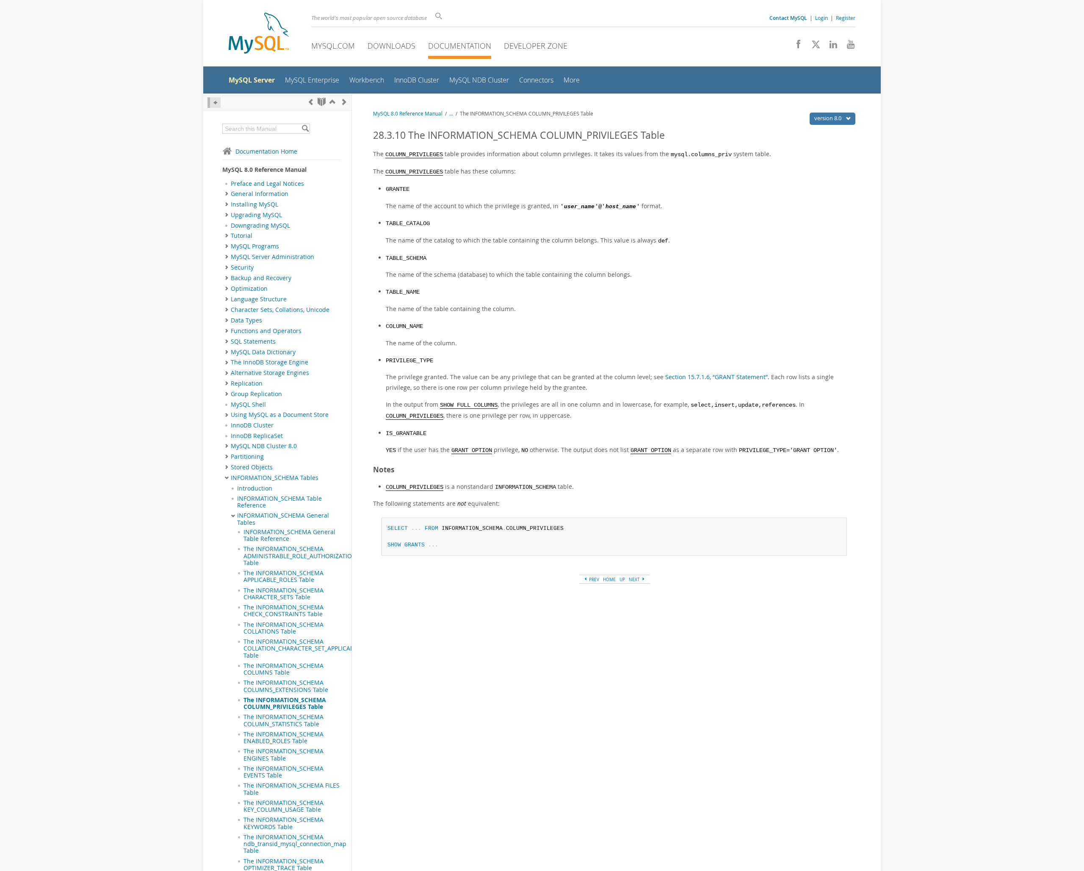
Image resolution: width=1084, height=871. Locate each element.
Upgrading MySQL (256, 215)
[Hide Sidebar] (214, 102)
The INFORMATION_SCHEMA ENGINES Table (283, 754)
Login (821, 17)
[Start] (322, 101)
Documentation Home (266, 151)
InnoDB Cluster (252, 425)
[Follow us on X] (813, 46)
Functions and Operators (266, 331)
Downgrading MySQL (260, 225)
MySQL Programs (255, 246)
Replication (247, 383)
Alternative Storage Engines (270, 373)
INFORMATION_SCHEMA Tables (274, 478)
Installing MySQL (254, 204)
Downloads (391, 46)
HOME (609, 579)
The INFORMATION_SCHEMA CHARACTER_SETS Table (283, 594)
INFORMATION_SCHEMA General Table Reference (289, 535)
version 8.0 (828, 118)
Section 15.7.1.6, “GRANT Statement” (716, 377)
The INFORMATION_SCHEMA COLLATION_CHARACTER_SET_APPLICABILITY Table (305, 648)
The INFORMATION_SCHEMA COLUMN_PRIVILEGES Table (284, 703)
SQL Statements (253, 341)
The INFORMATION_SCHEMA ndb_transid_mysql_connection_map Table (294, 844)
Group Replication (256, 394)
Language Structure (259, 299)
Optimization (249, 288)
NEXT (635, 579)
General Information (259, 194)
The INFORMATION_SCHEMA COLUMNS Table (283, 669)
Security (242, 267)
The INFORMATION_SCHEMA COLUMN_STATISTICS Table (283, 720)
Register (845, 17)
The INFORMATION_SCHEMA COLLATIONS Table (283, 628)
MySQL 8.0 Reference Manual (407, 113)
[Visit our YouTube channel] (847, 46)
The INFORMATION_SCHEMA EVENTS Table (283, 772)
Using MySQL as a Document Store (280, 415)
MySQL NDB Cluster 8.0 (264, 446)
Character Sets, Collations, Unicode (280, 310)
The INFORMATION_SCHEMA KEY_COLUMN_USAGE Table (283, 806)
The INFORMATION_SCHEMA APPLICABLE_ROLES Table (283, 576)
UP (622, 579)
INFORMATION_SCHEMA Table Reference (279, 502)
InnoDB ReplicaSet (257, 436)
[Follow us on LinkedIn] (830, 46)
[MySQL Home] (258, 34)
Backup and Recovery (261, 278)
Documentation (459, 46)
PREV (593, 579)
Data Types (246, 320)
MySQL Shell (248, 404)
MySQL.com (333, 46)
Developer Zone (535, 46)
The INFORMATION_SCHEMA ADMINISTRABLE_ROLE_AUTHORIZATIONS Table (301, 556)
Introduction (254, 488)
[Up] (332, 101)
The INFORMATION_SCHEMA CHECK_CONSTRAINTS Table (283, 611)
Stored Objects (252, 467)
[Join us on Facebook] (795, 46)
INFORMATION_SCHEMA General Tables (283, 519)
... (451, 113)
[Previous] (311, 101)
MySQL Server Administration (272, 257)
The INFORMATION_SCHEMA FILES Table (291, 789)
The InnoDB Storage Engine (269, 362)
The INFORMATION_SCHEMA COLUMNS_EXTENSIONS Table (285, 686)
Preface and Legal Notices (267, 183)
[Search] (305, 128)
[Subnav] (227, 194)
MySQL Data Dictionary (263, 352)
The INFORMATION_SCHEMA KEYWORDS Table (283, 823)
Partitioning (247, 456)
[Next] (344, 101)
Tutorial (241, 236)
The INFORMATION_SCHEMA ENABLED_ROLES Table (283, 737)
